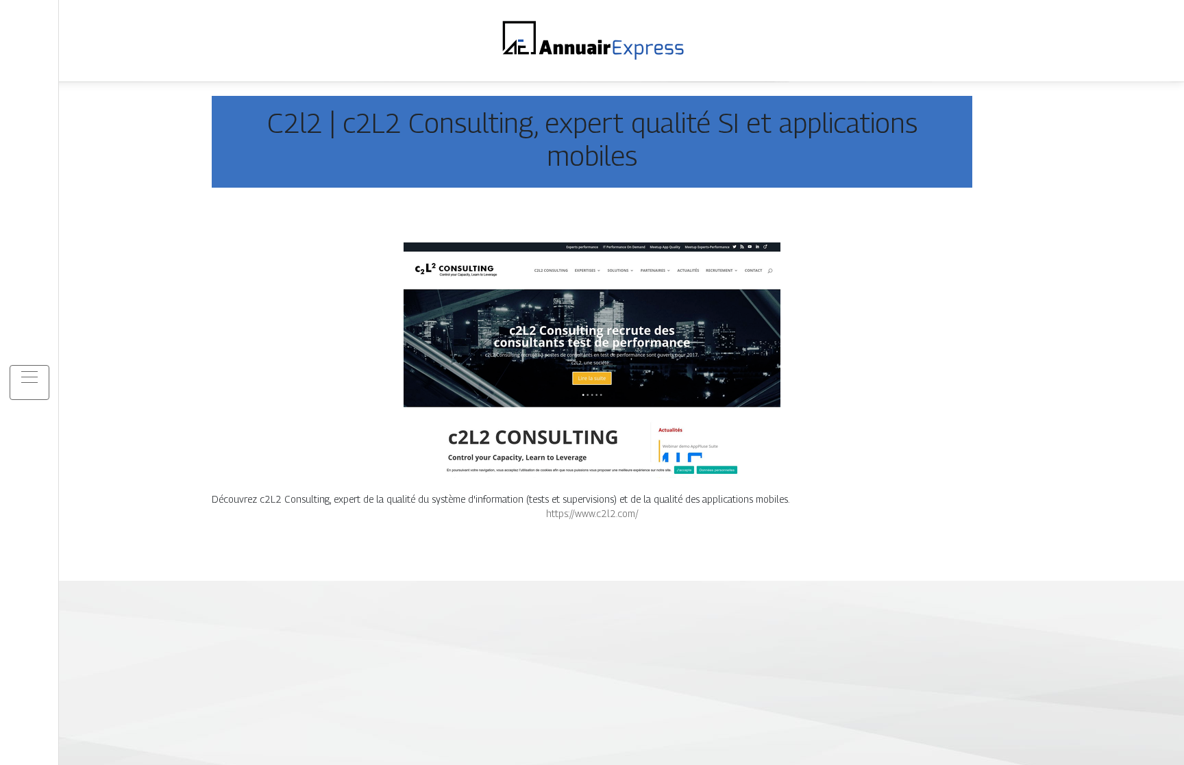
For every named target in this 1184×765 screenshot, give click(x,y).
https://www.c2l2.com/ (592, 513)
